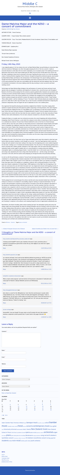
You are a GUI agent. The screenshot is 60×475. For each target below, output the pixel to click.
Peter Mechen (16, 29)
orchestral (24, 222)
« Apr (3, 415)
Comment (4, 331)
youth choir (27, 440)
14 (34, 406)
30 (50, 410)
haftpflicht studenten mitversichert (12, 276)
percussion (4, 435)
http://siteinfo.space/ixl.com (10, 254)
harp (3, 429)
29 (42, 410)
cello (46, 423)
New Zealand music (39, 429)
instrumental (19, 429)
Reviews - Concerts (10, 222)
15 (42, 406)
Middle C (30, 3)
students (5, 440)
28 (34, 410)
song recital (45, 435)
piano (8, 435)
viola (10, 441)
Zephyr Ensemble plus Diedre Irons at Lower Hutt (45, 228)
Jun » (6, 415)
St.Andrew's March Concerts (19, 438)
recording (23, 435)
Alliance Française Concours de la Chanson (13, 228)
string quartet (51, 438)
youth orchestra (35, 441)
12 (18, 406)
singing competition (36, 435)
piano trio (18, 435)
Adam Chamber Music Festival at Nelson (13, 423)
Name (3, 350)
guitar (54, 426)
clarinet (24, 426)
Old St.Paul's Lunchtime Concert (18, 432)
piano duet (13, 435)
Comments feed (5, 458)
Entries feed (4, 456)
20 (26, 408)
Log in (3, 454)
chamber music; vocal (12, 426)
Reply (4, 248)
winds (22, 440)
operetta (38, 432)
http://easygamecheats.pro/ (10, 290)
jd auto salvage (7, 309)
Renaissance (29, 435)
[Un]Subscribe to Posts (7, 461)
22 (42, 408)
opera (20, 222)
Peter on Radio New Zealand (9, 393)
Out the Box (32, 470)
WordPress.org (5, 460)
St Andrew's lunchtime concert (36, 438)
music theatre (27, 429)
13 (26, 406)
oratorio (42, 432)
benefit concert (41, 422)
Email (3, 357)
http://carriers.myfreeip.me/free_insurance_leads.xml (16, 239)
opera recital (33, 432)
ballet (25, 422)
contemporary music (41, 426)
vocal (18, 440)
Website (4, 364)
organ (55, 432)
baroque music (32, 422)
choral (20, 425)
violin (14, 440)
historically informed (10, 429)
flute (51, 426)
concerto (29, 426)
